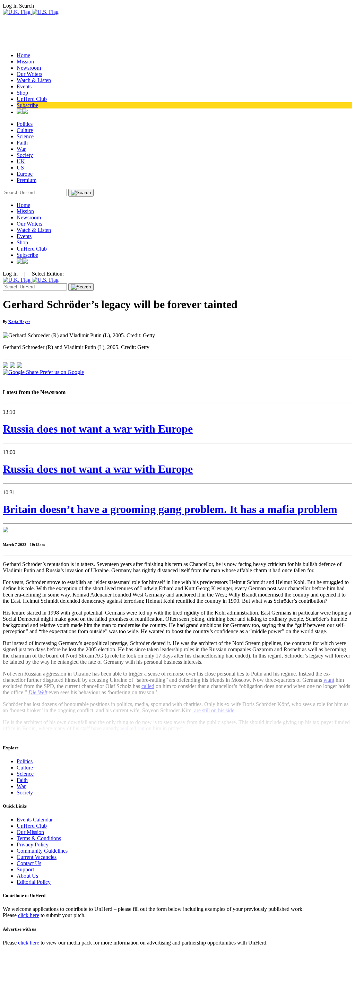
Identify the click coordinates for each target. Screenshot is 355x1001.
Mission (25, 61)
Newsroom (29, 68)
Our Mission (30, 832)
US (20, 168)
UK (21, 161)
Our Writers (29, 74)
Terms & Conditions (39, 838)
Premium (26, 180)
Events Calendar (35, 819)
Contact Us (29, 863)
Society (25, 155)
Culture (25, 130)
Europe (25, 174)
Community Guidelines (42, 851)
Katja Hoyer (19, 322)
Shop (22, 93)
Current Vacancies (37, 857)
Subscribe (27, 105)
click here (28, 915)
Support (25, 869)
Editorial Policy (34, 882)
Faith (22, 143)
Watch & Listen (34, 80)
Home (23, 55)
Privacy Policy (33, 844)
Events (24, 86)
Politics (25, 124)
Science (25, 136)
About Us (27, 876)
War (21, 149)
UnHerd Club (32, 99)
